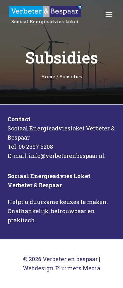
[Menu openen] (108, 14)
